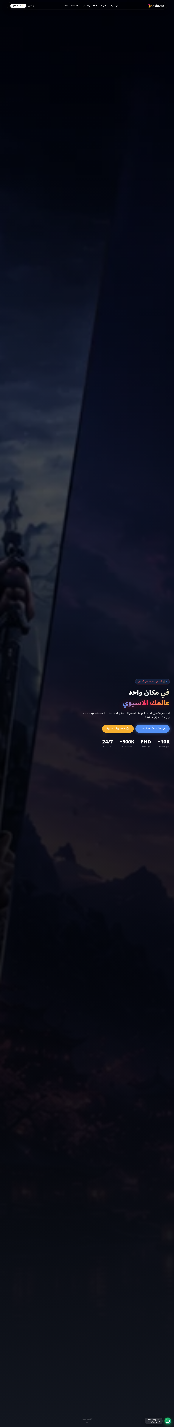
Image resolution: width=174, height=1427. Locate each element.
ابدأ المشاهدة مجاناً (150, 728)
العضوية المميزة (116, 728)
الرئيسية (114, 5)
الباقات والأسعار (90, 5)
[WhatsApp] (167, 1421)
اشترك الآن (17, 5)
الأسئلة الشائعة (71, 5)
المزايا (103, 5)
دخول (30, 6)
